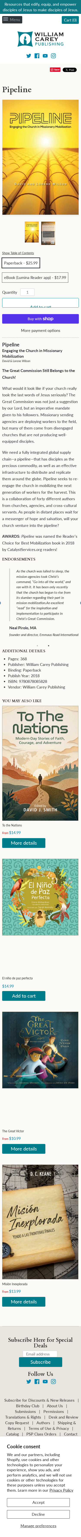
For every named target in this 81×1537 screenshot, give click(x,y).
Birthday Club (27, 1405)
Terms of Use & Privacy (49, 1428)
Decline (38, 1514)
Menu (15, 19)
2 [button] (48, 646)
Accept (38, 1502)
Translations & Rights (23, 1417)
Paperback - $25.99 (21, 263)
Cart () (70, 20)
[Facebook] (37, 56)
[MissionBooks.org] (41, 39)
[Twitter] (28, 56)
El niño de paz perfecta (17, 978)
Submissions (25, 1411)
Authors (43, 1422)
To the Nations (12, 825)
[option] (43, 603)
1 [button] (37, 646)
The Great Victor (13, 1131)
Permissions (53, 1411)
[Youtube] (45, 56)
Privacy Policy (61, 1490)
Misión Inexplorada (14, 1284)
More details (24, 843)
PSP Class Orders (41, 1434)
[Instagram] (53, 56)
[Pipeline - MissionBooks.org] (31, 232)
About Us (55, 1405)
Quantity (9, 292)
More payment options (40, 330)
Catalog (12, 1434)
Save (57, 69)
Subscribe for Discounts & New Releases (39, 1400)
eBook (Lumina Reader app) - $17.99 (35, 277)
